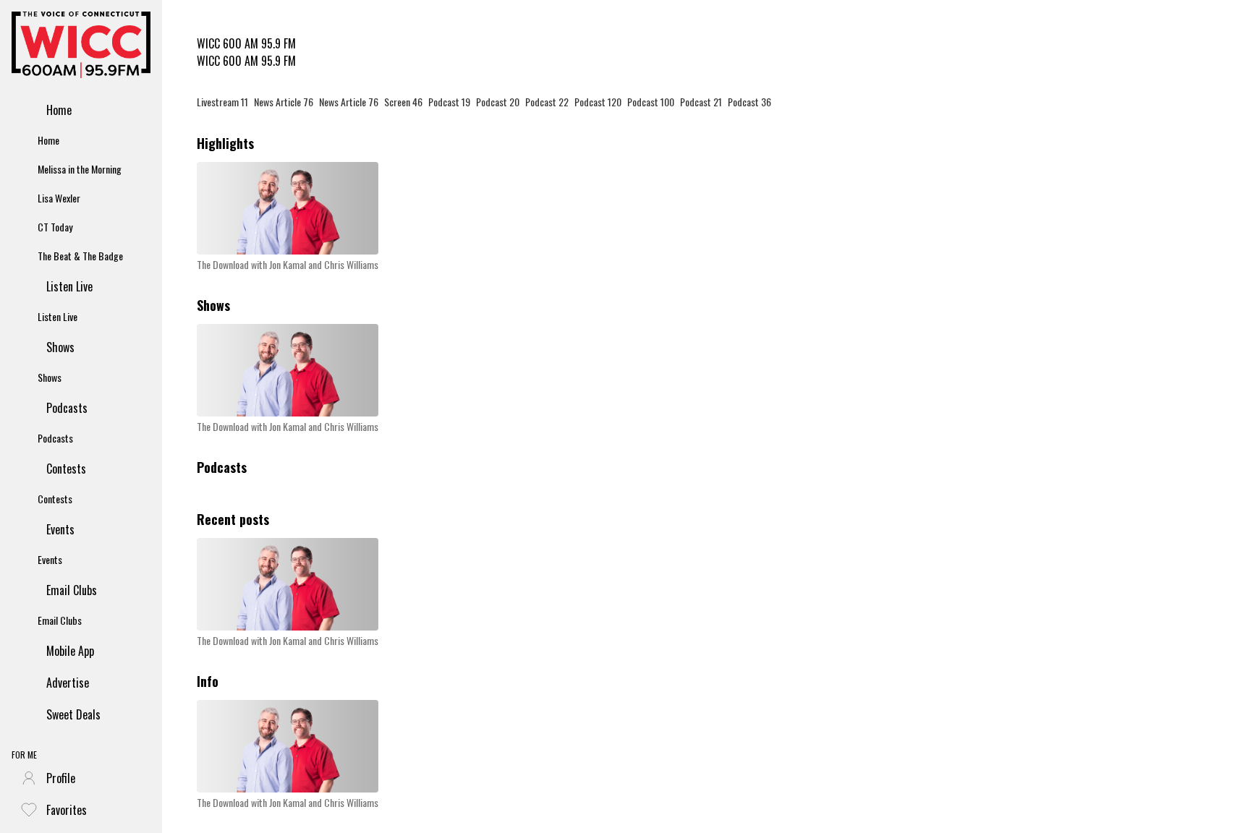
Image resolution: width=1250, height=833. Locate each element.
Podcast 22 (547, 101)
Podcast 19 (449, 101)
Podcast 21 (701, 101)
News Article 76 (283, 101)
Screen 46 (403, 101)
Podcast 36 (749, 101)
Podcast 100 (650, 101)
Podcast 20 (497, 101)
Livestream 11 (222, 101)
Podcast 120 (597, 101)
